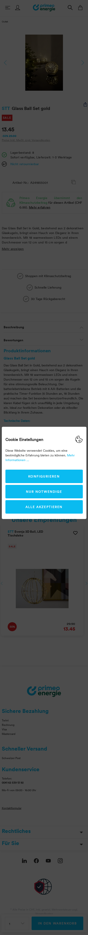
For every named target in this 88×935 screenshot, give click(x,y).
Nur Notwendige (44, 491)
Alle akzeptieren (44, 507)
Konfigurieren (44, 476)
